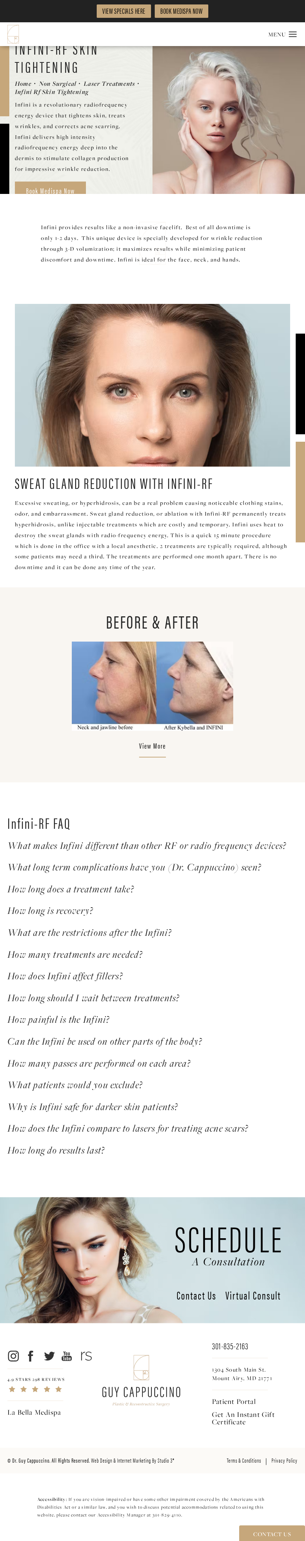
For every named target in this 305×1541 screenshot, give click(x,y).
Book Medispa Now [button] (181, 10)
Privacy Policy (285, 1460)
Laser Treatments (109, 84)
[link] (53, 1385)
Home (23, 84)
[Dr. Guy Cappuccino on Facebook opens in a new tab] (31, 1356)
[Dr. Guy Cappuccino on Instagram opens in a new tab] (13, 1356)
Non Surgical (57, 84)
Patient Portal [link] (234, 1401)
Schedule (229, 1242)
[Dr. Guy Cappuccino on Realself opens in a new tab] (85, 1356)
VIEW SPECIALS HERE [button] (123, 10)
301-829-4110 (166, 1515)
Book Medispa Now (50, 190)
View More (152, 746)
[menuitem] (13, 1356)
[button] (293, 35)
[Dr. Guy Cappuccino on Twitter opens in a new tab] (49, 1356)
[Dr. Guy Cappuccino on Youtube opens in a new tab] (67, 1356)
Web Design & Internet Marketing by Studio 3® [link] (132, 1460)
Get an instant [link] (243, 1418)
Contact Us (196, 1296)
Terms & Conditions (244, 1460)
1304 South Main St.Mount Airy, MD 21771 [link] (242, 1374)
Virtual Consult (253, 1296)
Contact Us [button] (272, 1534)
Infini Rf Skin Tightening (52, 91)
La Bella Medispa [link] (34, 1412)
